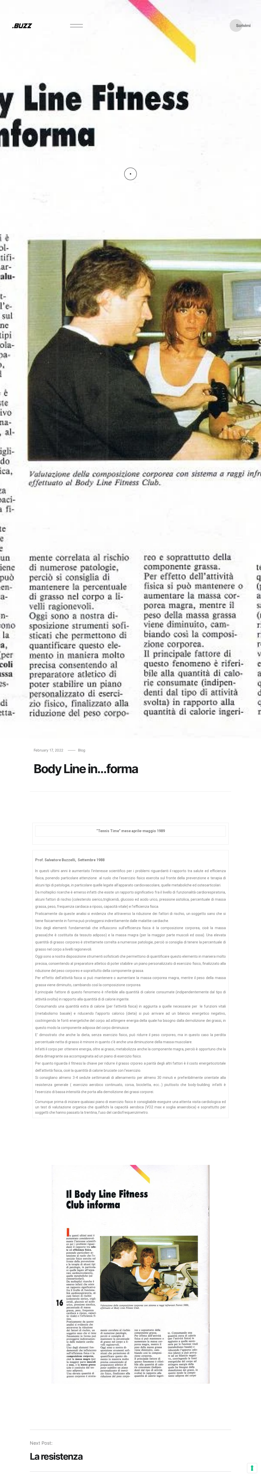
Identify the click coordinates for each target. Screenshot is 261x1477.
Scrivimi (243, 25)
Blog (81, 750)
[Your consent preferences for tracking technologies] (252, 1468)
